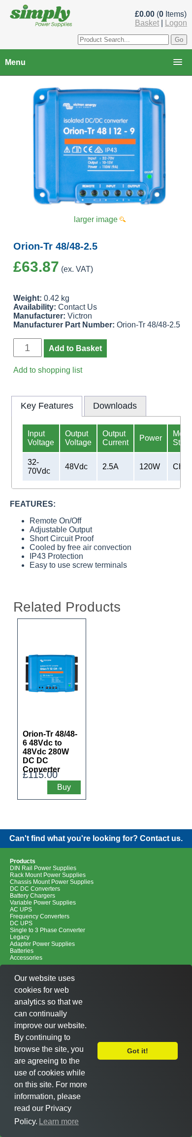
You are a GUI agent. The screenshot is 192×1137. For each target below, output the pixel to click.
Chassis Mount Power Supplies (52, 881)
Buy (64, 787)
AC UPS (21, 909)
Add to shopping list (47, 370)
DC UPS (21, 923)
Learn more (59, 1121)
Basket (147, 23)
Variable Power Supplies (43, 902)
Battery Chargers (32, 895)
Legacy (20, 937)
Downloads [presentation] (115, 406)
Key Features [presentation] (47, 406)
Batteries (21, 950)
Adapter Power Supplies (42, 944)
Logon (176, 23)
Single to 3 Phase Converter (47, 930)
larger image (97, 219)
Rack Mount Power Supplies (48, 875)
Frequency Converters (39, 916)
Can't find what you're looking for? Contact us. (96, 838)
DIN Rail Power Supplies (43, 868)
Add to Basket (75, 348)
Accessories (26, 957)
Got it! (137, 1051)
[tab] (46, 406)
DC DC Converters (35, 888)
